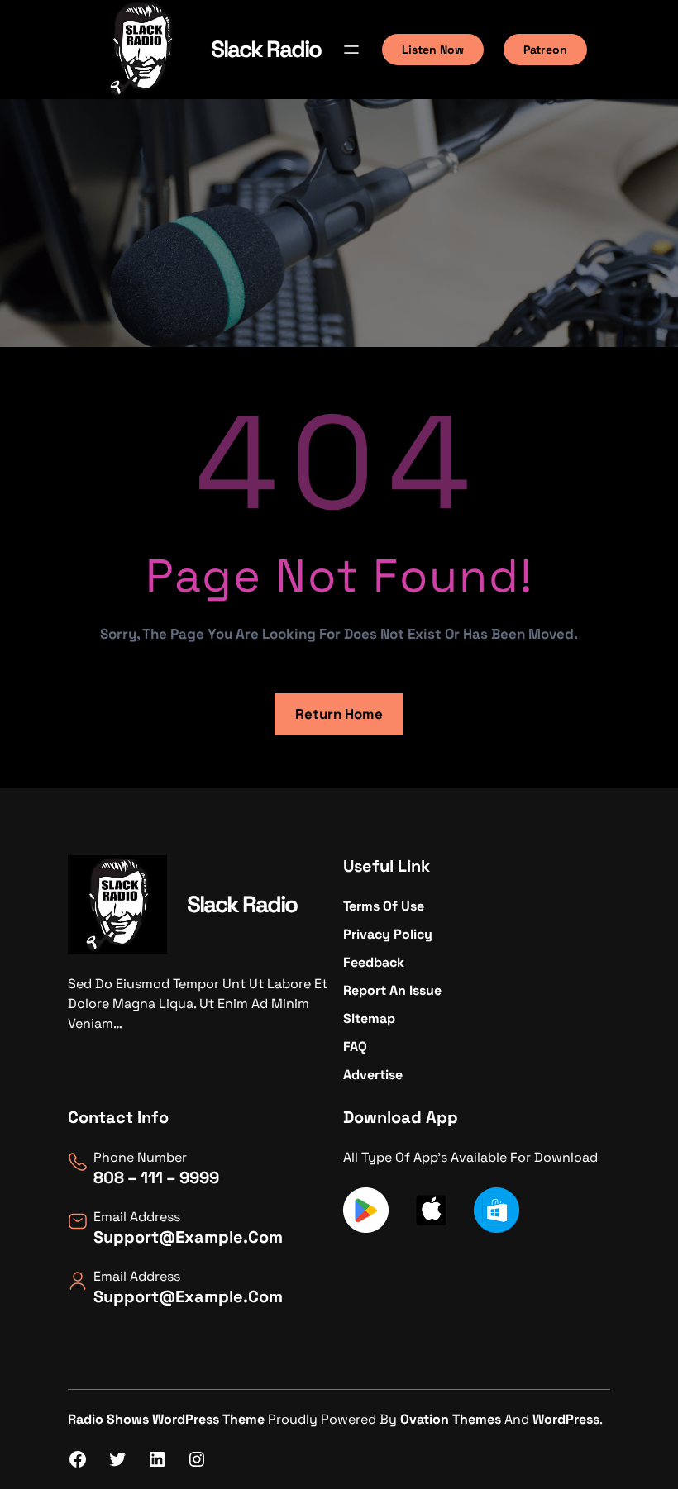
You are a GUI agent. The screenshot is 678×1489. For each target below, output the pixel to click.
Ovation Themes (450, 1419)
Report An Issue (392, 990)
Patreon (545, 49)
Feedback (373, 962)
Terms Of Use (383, 906)
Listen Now (433, 49)
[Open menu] (351, 49)
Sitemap (369, 1018)
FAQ (355, 1046)
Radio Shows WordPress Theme (166, 1419)
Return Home (339, 714)
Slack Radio (266, 49)
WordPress (565, 1419)
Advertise (373, 1074)
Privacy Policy (387, 934)
